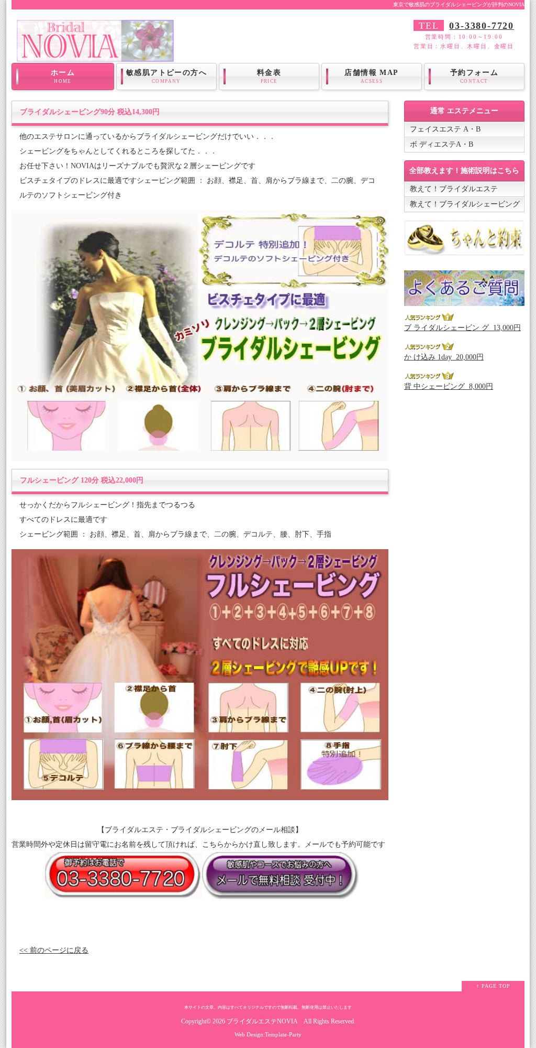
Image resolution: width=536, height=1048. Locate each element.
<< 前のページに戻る (53, 950)
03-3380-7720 (481, 25)
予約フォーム (474, 76)
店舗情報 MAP (371, 76)
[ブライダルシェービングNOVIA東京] (95, 54)
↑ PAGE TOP (493, 986)
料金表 (269, 76)
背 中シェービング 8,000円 (448, 386)
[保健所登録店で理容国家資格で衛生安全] (464, 248)
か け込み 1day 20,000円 (444, 357)
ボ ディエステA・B (441, 144)
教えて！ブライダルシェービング (465, 204)
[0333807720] (123, 892)
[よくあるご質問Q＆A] (464, 298)
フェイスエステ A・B (445, 129)
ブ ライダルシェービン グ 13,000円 (462, 328)
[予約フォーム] (280, 892)
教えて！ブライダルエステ (454, 189)
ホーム (63, 76)
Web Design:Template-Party (268, 1034)
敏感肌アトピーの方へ (166, 76)
